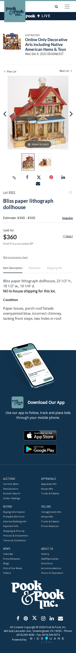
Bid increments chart (15, 257)
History (45, 553)
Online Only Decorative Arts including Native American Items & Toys (46, 44)
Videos (7, 572)
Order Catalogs (11, 498)
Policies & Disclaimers (15, 535)
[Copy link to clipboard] (14, 177)
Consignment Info (51, 511)
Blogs (6, 563)
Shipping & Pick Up (13, 530)
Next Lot (65, 71)
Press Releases (11, 558)
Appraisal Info (49, 483)
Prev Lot (11, 71)
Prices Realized (49, 526)
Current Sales (10, 483)
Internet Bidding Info (15, 521)
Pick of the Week (12, 568)
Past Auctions (10, 488)
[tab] (12, 269)
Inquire (67, 218)
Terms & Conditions (14, 540)
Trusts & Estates (50, 493)
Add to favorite (70, 193)
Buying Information (14, 511)
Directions (47, 563)
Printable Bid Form (13, 516)
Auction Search (11, 493)
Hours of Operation (52, 572)
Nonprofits (47, 488)
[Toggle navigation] (67, 7)
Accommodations (51, 568)
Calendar (8, 553)
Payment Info (10, 526)
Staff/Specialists (49, 558)
